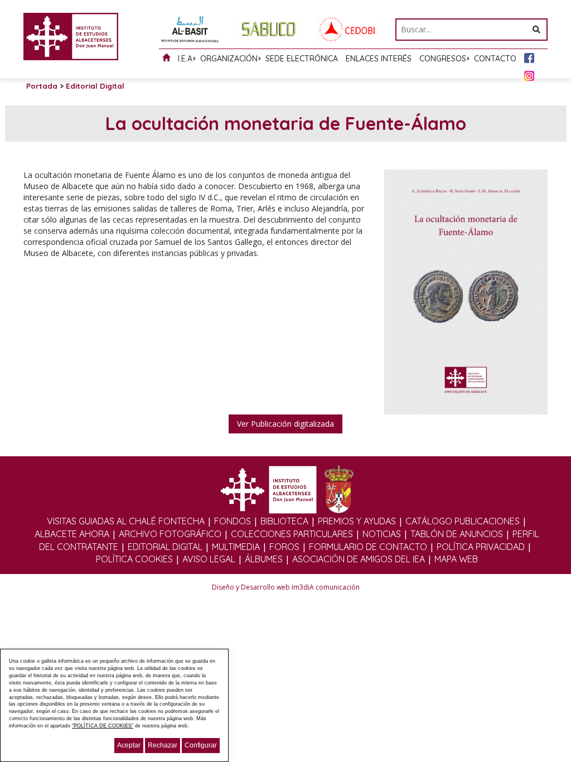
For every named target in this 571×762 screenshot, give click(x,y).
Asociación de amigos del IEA (358, 559)
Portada (41, 85)
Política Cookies (134, 559)
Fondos (232, 521)
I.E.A (185, 59)
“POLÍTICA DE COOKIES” (102, 726)
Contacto (495, 59)
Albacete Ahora (72, 533)
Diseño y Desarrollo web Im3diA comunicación (286, 587)
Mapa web (456, 559)
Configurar (201, 745)
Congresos (442, 59)
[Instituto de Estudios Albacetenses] (70, 35)
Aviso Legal (208, 559)
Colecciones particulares (292, 533)
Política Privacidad (481, 546)
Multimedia (236, 546)
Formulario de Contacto (368, 546)
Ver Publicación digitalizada (285, 423)
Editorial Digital (95, 85)
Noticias (381, 533)
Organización (229, 59)
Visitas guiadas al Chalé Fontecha (126, 521)
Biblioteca (284, 521)
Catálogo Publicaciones (462, 521)
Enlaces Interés (379, 59)
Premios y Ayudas (357, 521)
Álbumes (264, 559)
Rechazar (162, 745)
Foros (284, 546)
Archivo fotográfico (170, 533)
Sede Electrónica (301, 59)
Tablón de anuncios (456, 533)
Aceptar (129, 745)
